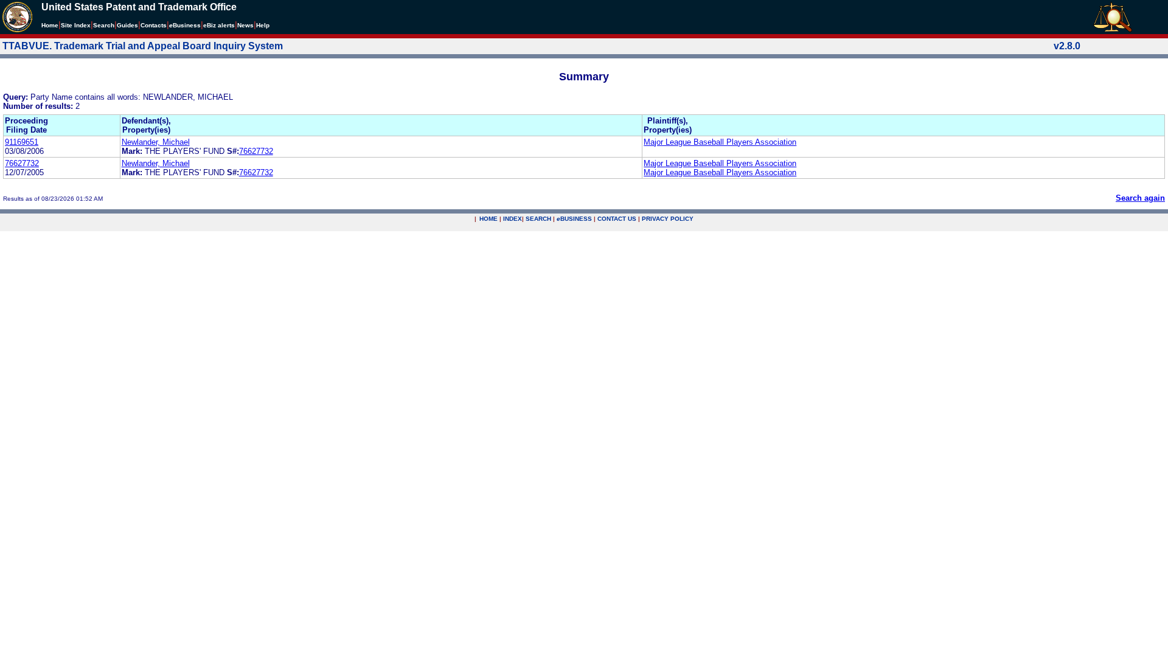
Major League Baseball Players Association (720, 142)
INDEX (512, 218)
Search (103, 25)
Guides (127, 25)
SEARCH (538, 218)
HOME (488, 218)
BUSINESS (574, 218)
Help (262, 25)
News (245, 25)
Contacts (154, 25)
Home (49, 25)
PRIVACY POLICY (667, 218)
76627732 (256, 151)
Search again (1140, 198)
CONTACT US (616, 218)
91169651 (21, 142)
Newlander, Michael (156, 142)
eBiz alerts (219, 25)
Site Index (76, 25)
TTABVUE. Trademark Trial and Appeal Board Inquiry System (142, 46)
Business (185, 25)
